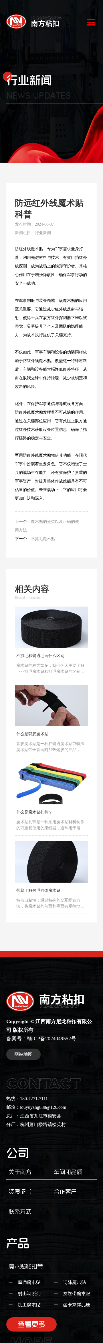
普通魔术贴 (29, 1282)
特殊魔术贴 (74, 1282)
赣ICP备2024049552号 (51, 1038)
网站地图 (23, 1054)
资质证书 (20, 1192)
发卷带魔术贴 (76, 1293)
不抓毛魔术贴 (43, 539)
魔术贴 (37, 249)
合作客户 (65, 1192)
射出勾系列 (29, 1293)
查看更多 (31, 1326)
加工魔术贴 (29, 1304)
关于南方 (20, 1172)
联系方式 (20, 1211)
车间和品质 (68, 1172)
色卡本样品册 (76, 1304)
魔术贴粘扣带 (26, 1266)
